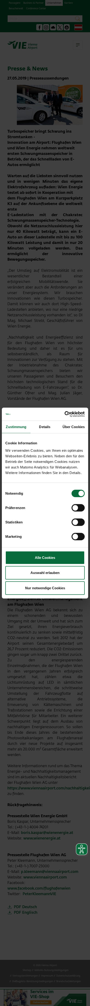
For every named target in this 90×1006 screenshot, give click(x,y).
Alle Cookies (45, 557)
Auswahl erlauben (45, 573)
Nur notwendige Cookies (45, 588)
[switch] (78, 507)
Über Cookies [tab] (74, 427)
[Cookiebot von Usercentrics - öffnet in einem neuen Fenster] (65, 414)
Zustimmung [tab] (16, 427)
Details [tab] (44, 427)
